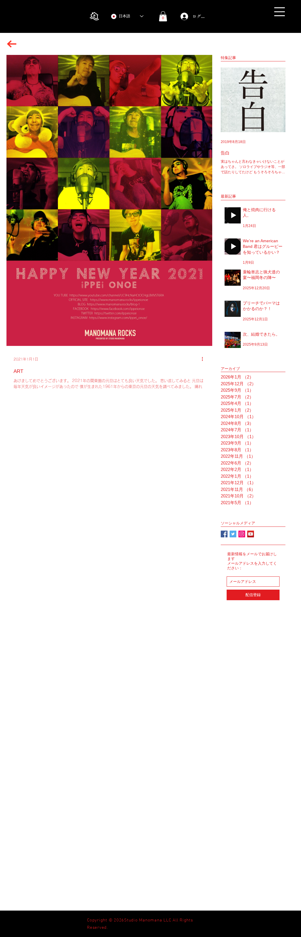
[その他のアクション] (204, 359)
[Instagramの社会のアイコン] (241, 534)
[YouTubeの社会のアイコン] (250, 534)
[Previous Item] (230, 99)
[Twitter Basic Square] (233, 534)
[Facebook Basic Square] (224, 534)
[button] (279, 11)
